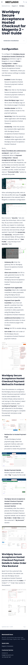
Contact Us (5, 653)
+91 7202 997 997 (6, 657)
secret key (8, 234)
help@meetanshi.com (7, 655)
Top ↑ (24, 627)
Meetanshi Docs (6, 6)
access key (21, 232)
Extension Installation (11, 41)
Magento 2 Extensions (7, 646)
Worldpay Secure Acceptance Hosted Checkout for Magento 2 (13, 56)
